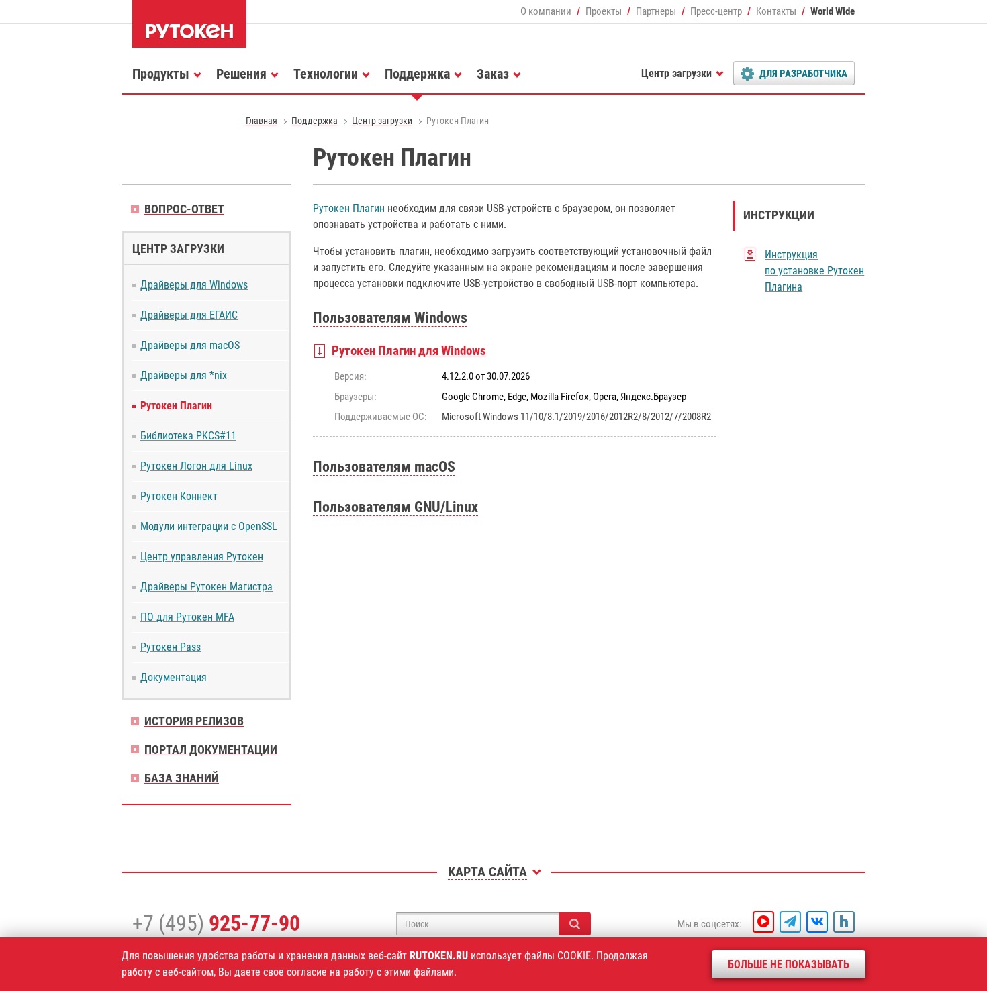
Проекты (603, 11)
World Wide (832, 11)
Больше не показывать (788, 964)
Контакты (776, 11)
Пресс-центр (716, 11)
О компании (545, 11)
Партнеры (656, 11)
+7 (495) (216, 923)
